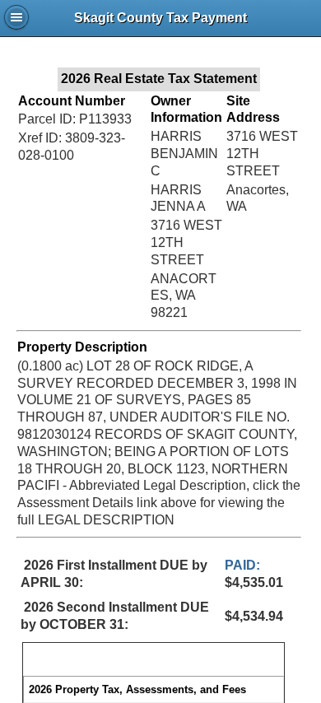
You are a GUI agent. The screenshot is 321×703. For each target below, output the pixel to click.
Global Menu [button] (16, 17)
